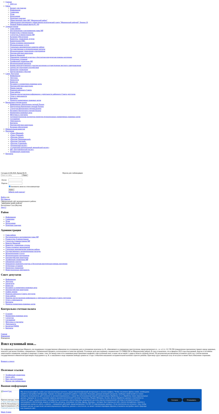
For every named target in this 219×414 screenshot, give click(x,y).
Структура (9, 318)
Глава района (15, 29)
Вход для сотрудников (14, 379)
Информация (15, 10)
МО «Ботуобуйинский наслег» (22, 149)
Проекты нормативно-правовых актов (20, 304)
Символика (14, 12)
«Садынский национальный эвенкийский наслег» (29, 147)
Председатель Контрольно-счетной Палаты (27, 106)
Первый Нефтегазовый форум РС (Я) (24, 24)
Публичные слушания (18, 59)
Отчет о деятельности (18, 96)
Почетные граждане (18, 18)
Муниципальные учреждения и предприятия (27, 51)
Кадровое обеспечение (19, 127)
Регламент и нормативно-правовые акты (26, 84)
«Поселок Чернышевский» (20, 139)
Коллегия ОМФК (12, 326)
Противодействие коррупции (21, 53)
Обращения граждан (13, 262)
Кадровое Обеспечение (19, 37)
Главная (8, 2)
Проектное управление (19, 70)
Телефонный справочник (20, 152)
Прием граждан (16, 88)
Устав (12, 14)
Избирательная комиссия (15, 129)
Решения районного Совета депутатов (20, 294)
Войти (3, 197)
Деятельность (15, 121)
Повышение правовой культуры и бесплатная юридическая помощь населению (41, 57)
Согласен (174, 400)
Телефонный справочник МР (21, 61)
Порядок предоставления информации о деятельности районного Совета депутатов (42, 94)
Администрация (11, 26)
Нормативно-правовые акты (21, 113)
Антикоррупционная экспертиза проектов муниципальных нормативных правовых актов (45, 117)
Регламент (9, 288)
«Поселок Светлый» (18, 141)
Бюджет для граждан (18, 8)
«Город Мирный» (17, 133)
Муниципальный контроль (20, 63)
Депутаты (14, 78)
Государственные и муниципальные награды (27, 49)
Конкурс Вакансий (17, 55)
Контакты (14, 98)
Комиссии (14, 82)
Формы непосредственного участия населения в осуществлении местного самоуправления (45, 65)
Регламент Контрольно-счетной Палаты (25, 111)
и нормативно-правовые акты (25, 288)
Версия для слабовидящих (15, 381)
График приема (11, 292)
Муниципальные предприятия (17, 255)
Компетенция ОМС (17, 41)
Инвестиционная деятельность (17, 270)
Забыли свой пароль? (16, 192)
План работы (15, 92)
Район (7, 6)
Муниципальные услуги (19, 45)
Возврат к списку (7, 361)
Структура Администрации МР (22, 35)
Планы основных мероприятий (22, 43)
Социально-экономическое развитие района (27, 47)
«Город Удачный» (17, 135)
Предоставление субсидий (20, 72)
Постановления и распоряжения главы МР (26, 31)
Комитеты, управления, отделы (22, 39)
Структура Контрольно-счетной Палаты (25, 108)
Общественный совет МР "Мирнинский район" (28, 20)
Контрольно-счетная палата (16, 102)
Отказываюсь (191, 400)
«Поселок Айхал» (17, 137)
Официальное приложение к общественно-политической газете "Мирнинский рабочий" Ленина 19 (49, 22)
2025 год (13, 4)
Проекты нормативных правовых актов (25, 100)
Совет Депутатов (12, 74)
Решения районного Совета (21, 90)
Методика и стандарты (19, 115)
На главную (5, 199)
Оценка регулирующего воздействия (24, 67)
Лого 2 (3, 207)
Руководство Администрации (21, 33)
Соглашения (15, 119)
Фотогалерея (15, 16)
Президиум (14, 80)
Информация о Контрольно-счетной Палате (27, 104)
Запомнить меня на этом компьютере (25, 187)
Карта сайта (10, 377)
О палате (8, 314)
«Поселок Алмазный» (18, 143)
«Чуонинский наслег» (18, 145)
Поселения (9, 131)
